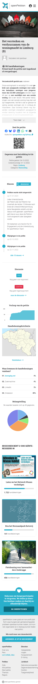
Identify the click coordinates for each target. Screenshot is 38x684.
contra (19, 287)
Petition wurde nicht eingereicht (19, 192)
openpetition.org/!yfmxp (21, 135)
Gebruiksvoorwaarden (29, 665)
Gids (3, 665)
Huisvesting (22, 168)
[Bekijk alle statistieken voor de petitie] (19, 356)
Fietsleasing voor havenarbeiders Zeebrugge (19, 568)
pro (19, 275)
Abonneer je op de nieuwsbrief (19, 639)
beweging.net (10, 376)
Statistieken (17, 360)
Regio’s (4, 675)
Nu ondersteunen (19, 609)
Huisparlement (26, 655)
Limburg (21, 165)
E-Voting (24, 657)
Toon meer (17, 120)
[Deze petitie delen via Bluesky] (10, 131)
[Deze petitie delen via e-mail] (30, 131)
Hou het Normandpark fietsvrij (19, 526)
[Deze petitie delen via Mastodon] (14, 131)
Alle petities (6, 668)
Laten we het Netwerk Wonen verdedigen (19, 483)
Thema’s (5, 673)
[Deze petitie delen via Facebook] (6, 131)
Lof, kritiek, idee (8, 655)
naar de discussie (17, 295)
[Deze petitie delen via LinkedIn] (18, 131)
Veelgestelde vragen (26, 651)
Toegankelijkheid (27, 673)
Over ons (5, 650)
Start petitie (6, 670)
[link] (34, 6)
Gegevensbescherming (29, 668)
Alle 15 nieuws (16, 255)
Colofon (24, 670)
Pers (3, 652)
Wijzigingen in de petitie (16, 236)
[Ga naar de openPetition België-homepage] (14, 5)
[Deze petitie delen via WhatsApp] (22, 131)
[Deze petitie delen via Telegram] (26, 131)
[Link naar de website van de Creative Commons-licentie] (3, 682)
